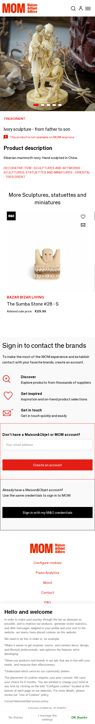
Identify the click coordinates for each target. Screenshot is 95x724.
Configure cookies (48, 563)
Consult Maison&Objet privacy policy (26, 701)
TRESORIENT (15, 177)
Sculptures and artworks (57, 168)
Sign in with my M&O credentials (47, 512)
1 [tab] (36, 105)
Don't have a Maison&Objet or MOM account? (41, 435)
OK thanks (79, 717)
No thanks (16, 717)
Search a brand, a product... (73, 7)
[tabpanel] (47, 64)
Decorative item (17, 168)
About (47, 582)
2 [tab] (42, 105)
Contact (47, 592)
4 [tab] (54, 105)
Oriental (82, 172)
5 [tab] (60, 105)
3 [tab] (48, 105)
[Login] (81, 9)
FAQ (47, 602)
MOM (20, 8)
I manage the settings (47, 717)
